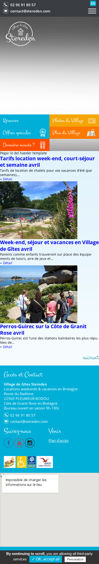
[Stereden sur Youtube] (19, 442)
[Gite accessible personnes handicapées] (22, 462)
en (93, 3)
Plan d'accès (58, 440)
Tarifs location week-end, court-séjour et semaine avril (47, 161)
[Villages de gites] (10, 462)
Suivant (91, 357)
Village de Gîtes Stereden (25, 384)
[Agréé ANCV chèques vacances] (45, 462)
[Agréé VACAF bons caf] (32, 462)
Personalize (75, 559)
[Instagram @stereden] (30, 442)
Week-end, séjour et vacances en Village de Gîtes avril (49, 245)
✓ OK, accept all (46, 559)
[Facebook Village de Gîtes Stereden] (8, 442)
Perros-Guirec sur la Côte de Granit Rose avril (43, 329)
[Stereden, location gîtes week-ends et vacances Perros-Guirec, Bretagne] (21, 33)
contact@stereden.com (30, 11)
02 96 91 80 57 (23, 4)
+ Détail (6, 179)
